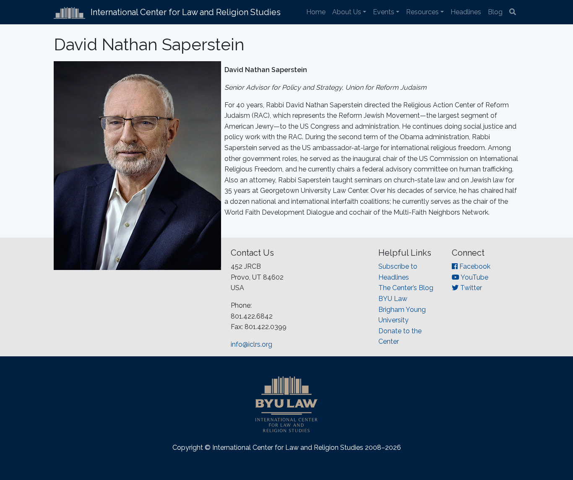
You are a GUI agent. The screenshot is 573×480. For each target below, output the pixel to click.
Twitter (470, 288)
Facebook (474, 266)
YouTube (473, 277)
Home (316, 12)
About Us (346, 12)
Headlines (466, 12)
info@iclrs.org (251, 344)
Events (383, 12)
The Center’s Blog (405, 288)
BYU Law (392, 299)
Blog (495, 12)
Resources (422, 12)
